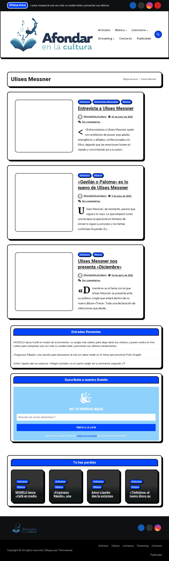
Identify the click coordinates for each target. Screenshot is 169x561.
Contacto (125, 38)
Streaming (105, 38)
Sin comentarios (91, 121)
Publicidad (144, 38)
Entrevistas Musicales (106, 101)
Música (120, 30)
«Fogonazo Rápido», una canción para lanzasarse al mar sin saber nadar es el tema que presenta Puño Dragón (77, 355)
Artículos (104, 30)
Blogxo (49, 550)
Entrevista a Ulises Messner (106, 108)
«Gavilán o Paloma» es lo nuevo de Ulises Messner (103, 185)
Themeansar (65, 550)
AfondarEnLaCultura (95, 116)
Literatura (139, 30)
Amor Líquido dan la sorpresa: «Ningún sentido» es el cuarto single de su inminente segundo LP (69, 363)
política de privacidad (87, 436)
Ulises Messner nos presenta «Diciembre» (100, 264)
